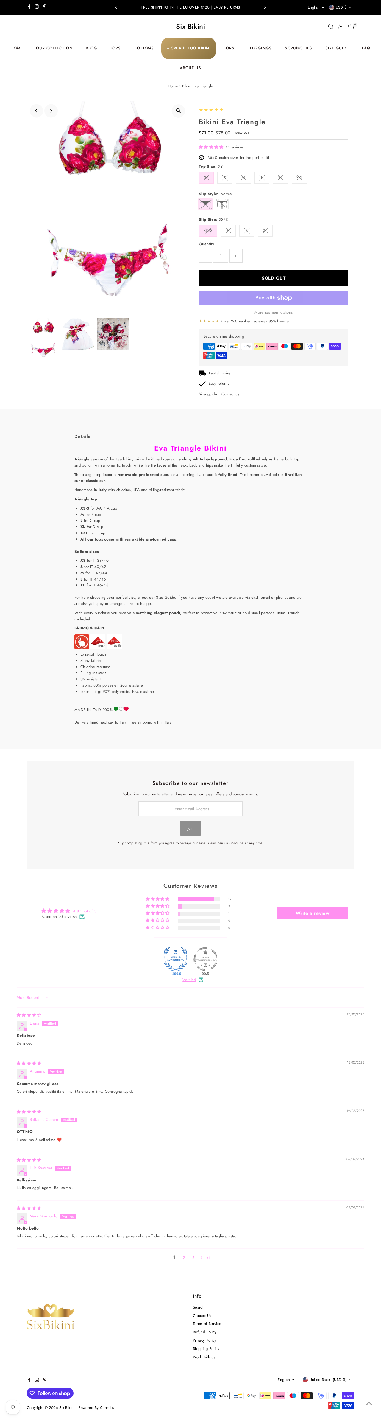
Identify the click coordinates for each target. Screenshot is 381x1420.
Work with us (204, 1357)
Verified (189, 980)
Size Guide (337, 48)
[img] (29, 1015)
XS (206, 178)
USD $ (341, 7)
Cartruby (107, 1407)
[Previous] (116, 7)
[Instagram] (36, 7)
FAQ (366, 48)
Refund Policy (204, 1332)
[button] (212, 147)
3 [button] (193, 1258)
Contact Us (202, 1315)
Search (198, 1307)
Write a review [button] (313, 913)
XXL (299, 178)
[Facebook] (29, 7)
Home (16, 48)
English (314, 7)
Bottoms (144, 48)
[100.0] (176, 959)
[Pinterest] (45, 7)
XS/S (208, 230)
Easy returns (219, 383)
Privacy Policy (204, 1340)
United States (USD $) (328, 1379)
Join (190, 828)
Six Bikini (190, 26)
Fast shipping (220, 373)
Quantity (206, 244)
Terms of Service (207, 1323)
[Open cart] (351, 26)
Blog (91, 48)
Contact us (230, 394)
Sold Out (273, 278)
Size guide (208, 394)
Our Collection (54, 48)
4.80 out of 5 (84, 911)
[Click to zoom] (178, 111)
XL (280, 178)
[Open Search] (331, 26)
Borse (230, 48)
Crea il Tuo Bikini (189, 48)
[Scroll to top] (369, 1404)
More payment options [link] (273, 312)
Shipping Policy (206, 1348)
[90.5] (205, 959)
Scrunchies (298, 48)
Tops (115, 48)
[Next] (264, 7)
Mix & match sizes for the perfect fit (238, 157)
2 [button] (184, 1258)
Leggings (261, 48)
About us (190, 68)
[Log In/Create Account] (340, 26)
